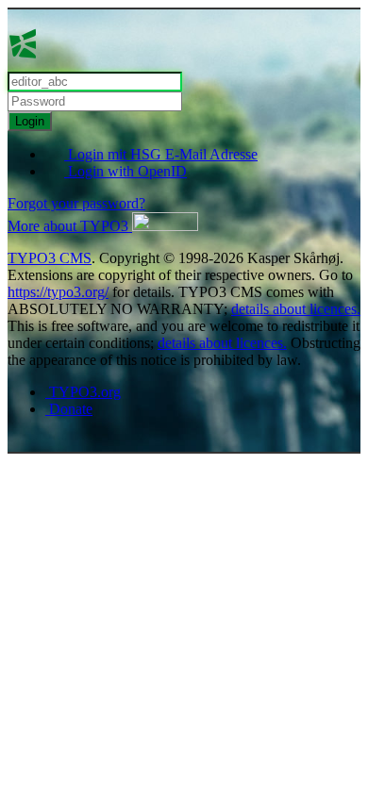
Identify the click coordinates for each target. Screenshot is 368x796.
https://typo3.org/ (58, 292)
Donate (68, 409)
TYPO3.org (83, 392)
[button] (103, 226)
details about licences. (295, 309)
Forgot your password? (76, 203)
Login (29, 121)
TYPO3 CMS (50, 258)
